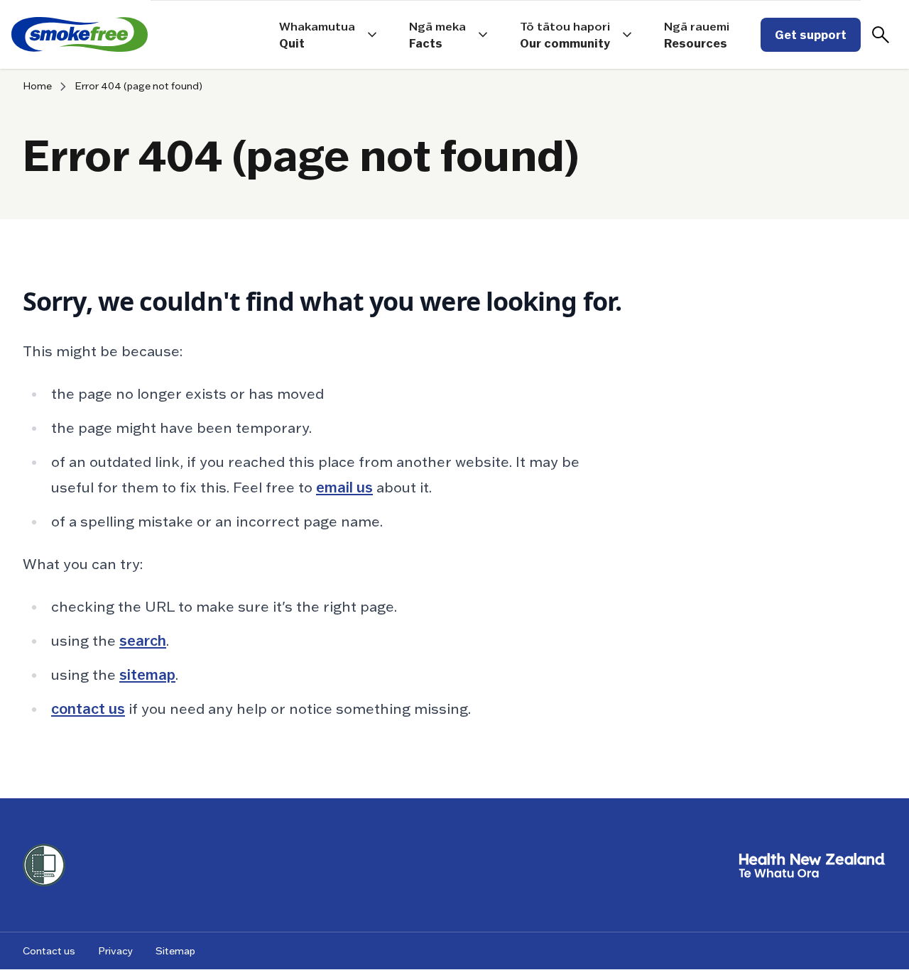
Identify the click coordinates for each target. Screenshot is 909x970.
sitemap (147, 674)
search (142, 640)
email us (344, 487)
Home (37, 86)
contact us (88, 708)
